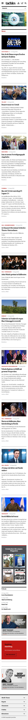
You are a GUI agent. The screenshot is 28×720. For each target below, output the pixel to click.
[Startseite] (10, 3)
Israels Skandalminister (7, 595)
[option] (14, 19)
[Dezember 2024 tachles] (8, 561)
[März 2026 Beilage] (20, 561)
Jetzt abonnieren (10, 654)
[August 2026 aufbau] (20, 576)
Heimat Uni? (5, 604)
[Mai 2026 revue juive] (8, 576)
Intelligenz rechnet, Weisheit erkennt (13, 23)
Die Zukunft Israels (6, 609)
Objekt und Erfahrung (7, 599)
